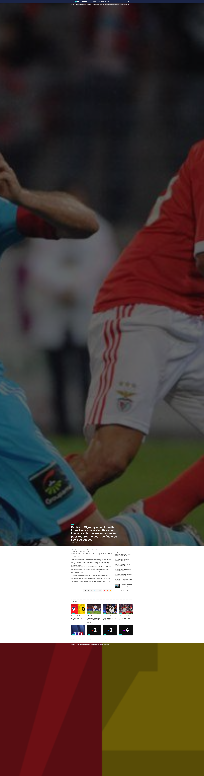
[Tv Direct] (81, 1)
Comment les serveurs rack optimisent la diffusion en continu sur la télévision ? (126, 585)
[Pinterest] (74, 544)
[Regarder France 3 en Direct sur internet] (110, 630)
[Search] (132, 1)
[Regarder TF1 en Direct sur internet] (78, 630)
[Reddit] (75, 544)
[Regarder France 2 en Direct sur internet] (94, 630)
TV (72, 524)
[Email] (76, 544)
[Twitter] (73, 544)
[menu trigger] (72, 1)
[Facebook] (71, 544)
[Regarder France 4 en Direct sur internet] (126, 630)
